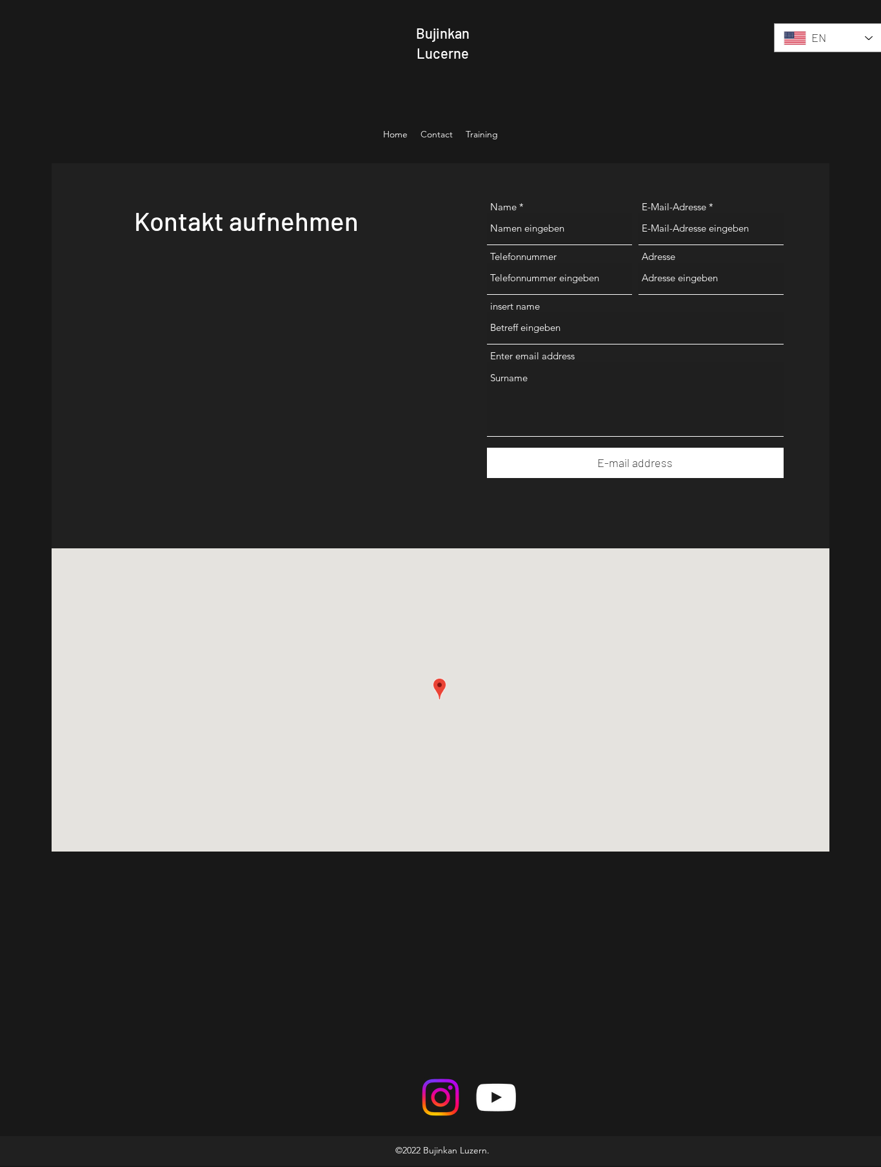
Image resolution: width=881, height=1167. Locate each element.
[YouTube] (495, 1097)
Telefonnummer (523, 256)
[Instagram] (440, 1097)
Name (503, 207)
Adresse (658, 256)
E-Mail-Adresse (674, 207)
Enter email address (532, 356)
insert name (515, 306)
